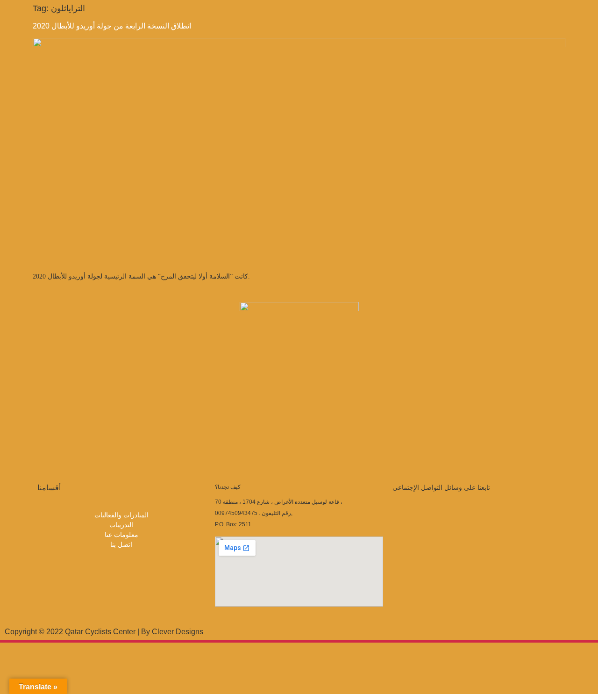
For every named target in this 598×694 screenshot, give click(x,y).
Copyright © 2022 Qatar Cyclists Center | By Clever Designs (104, 632)
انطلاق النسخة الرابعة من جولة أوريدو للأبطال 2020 (112, 26)
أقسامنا (49, 488)
